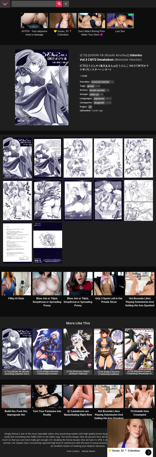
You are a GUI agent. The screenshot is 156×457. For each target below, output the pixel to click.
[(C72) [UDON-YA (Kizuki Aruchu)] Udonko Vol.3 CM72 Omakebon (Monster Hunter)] (16, 349)
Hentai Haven (88, 451)
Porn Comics (73, 451)
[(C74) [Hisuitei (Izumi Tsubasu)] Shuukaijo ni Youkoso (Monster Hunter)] (139, 349)
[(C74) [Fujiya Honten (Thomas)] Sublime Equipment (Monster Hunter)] (108, 349)
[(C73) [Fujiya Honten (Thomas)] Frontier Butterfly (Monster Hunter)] (47, 349)
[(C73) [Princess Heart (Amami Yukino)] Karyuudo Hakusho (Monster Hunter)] (78, 349)
